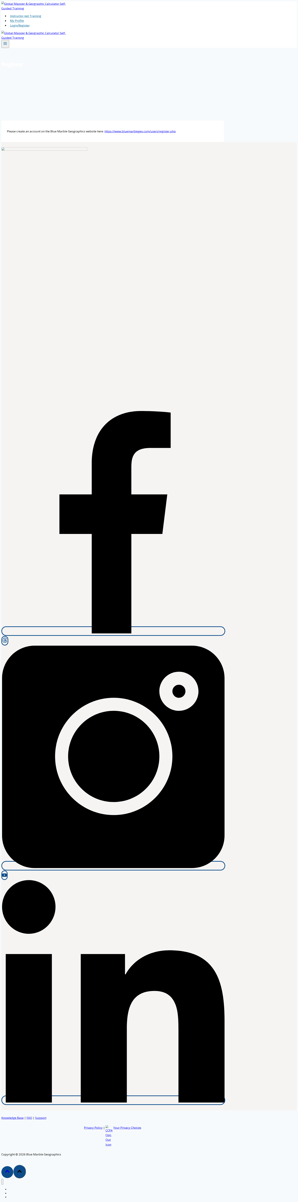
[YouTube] (4, 875)
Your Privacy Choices (127, 1128)
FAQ (29, 1118)
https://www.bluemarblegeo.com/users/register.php (140, 131)
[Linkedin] (113, 1100)
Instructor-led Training (25, 16)
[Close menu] (2, 1182)
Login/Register (20, 25)
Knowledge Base (12, 1118)
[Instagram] (113, 865)
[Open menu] (5, 44)
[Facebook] (113, 631)
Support (40, 1118)
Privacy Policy (93, 1128)
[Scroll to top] (7, 1172)
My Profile (17, 21)
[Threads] (4, 640)
